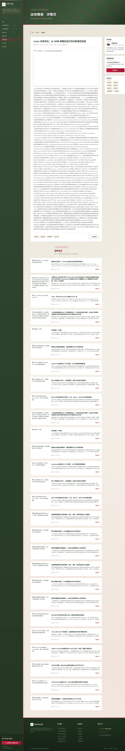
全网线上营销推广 (62, 733)
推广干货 (56, 236)
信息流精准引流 (61, 741)
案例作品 (80, 728)
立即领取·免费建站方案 (12, 743)
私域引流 (116, 88)
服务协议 (116, 748)
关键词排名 (49, 236)
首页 (33, 32)
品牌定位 (109, 88)
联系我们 (80, 741)
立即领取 (114, 70)
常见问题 (80, 738)
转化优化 (116, 91)
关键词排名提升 (61, 738)
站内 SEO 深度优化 (62, 736)
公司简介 (80, 736)
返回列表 (94, 236)
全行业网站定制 (61, 728)
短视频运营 (109, 91)
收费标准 (80, 733)
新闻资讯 (37, 32)
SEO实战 (109, 82)
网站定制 (109, 85)
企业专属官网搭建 (62, 731)
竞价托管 (116, 82)
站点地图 (105, 748)
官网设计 (116, 85)
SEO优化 (36, 236)
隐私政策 (111, 748)
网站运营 (43, 236)
